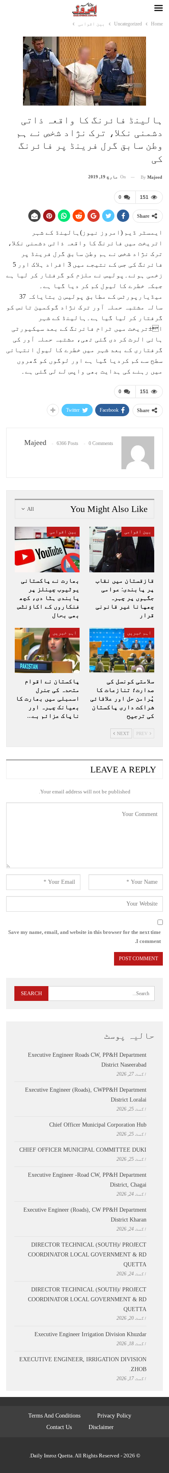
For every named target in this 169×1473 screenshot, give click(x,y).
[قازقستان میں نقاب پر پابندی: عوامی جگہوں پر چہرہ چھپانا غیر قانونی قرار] (121, 549)
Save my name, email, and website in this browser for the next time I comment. (84, 936)
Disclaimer (101, 1427)
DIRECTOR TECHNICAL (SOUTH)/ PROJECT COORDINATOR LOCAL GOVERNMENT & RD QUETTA (87, 1255)
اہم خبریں (139, 633)
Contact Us (59, 1427)
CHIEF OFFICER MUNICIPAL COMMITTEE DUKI (82, 1150)
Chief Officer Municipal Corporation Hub (97, 1125)
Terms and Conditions (54, 1416)
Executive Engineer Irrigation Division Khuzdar (90, 1334)
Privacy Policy (114, 1416)
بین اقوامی (137, 532)
